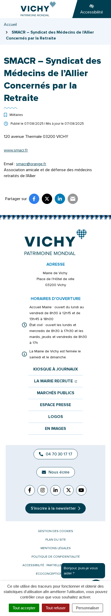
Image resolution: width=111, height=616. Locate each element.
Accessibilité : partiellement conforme (55, 565)
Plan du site (55, 540)
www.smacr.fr (16, 150)
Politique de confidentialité (55, 557)
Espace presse (55, 404)
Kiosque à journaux (55, 369)
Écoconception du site (55, 574)
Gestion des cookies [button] (55, 531)
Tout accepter (24, 608)
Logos (55, 416)
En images (55, 428)
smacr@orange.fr (31, 164)
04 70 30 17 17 (59, 454)
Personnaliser (87, 608)
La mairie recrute (55, 381)
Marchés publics (55, 393)
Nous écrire (59, 472)
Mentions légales (56, 548)
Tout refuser (56, 608)
